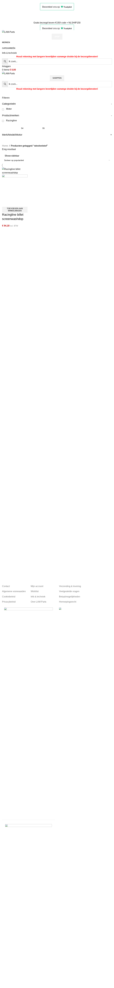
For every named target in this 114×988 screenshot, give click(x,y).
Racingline (11, 120)
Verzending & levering (70, 586)
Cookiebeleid (8, 596)
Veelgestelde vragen (69, 591)
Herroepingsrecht (67, 602)
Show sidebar (12, 156)
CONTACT (7, 15)
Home (5, 146)
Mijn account (37, 586)
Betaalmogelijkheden (69, 596)
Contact (6, 586)
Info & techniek (9, 53)
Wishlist (35, 591)
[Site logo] (8, 32)
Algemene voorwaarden (14, 591)
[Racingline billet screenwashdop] (15, 171)
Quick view (13, 203)
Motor (9, 109)
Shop (57, 37)
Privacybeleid (9, 602)
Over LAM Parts (38, 602)
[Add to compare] (5, 203)
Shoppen (57, 78)
